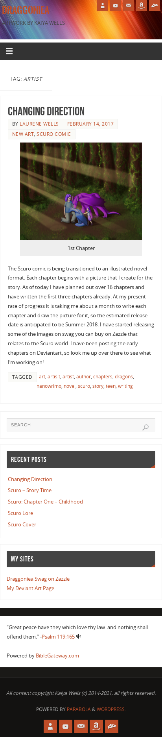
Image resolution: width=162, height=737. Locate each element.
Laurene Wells (39, 123)
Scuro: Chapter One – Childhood (45, 501)
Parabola (79, 709)
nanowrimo (49, 386)
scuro (84, 386)
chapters (102, 376)
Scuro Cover (22, 524)
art (42, 376)
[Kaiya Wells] (141, 5)
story (97, 386)
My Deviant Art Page (30, 588)
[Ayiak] (128, 5)
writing (125, 386)
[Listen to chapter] (78, 636)
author (83, 376)
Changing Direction (46, 111)
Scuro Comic (54, 134)
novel (69, 386)
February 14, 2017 (90, 123)
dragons (124, 376)
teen (111, 386)
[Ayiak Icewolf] (102, 5)
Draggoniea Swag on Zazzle (38, 579)
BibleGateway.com (57, 655)
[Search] (145, 427)
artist (68, 376)
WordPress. (111, 709)
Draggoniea (25, 10)
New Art (23, 134)
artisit (54, 376)
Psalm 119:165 (58, 636)
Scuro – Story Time (30, 490)
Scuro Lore (20, 513)
